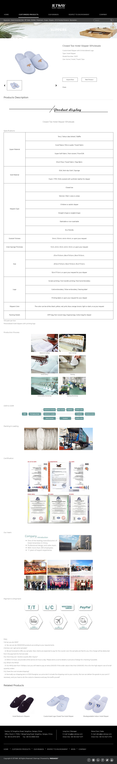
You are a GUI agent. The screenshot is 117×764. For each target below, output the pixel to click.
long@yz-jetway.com (75, 734)
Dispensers (40, 20)
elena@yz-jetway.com (104, 734)
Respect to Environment (79, 14)
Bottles (33, 20)
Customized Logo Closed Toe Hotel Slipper (58, 716)
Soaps (46, 20)
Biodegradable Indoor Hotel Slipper (96, 716)
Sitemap (36, 758)
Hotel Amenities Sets (17, 20)
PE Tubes (27, 20)
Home (6, 14)
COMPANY (82, 749)
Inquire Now (70, 79)
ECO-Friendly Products (62, 20)
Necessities (73, 20)
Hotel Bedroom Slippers (21, 716)
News (73, 749)
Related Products (14, 685)
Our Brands (53, 14)
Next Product (89, 79)
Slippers (51, 20)
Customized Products (28, 14)
